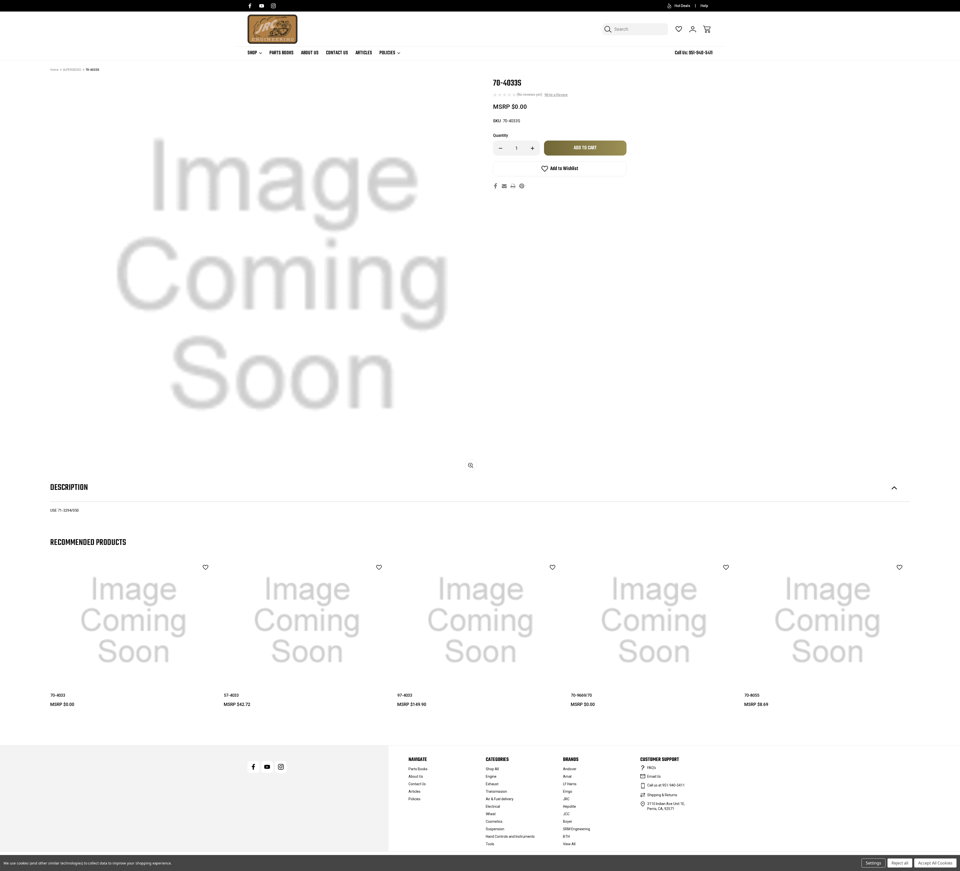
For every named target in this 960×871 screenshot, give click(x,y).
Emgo (567, 791)
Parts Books (282, 53)
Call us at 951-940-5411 (666, 785)
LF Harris (569, 784)
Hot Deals (682, 6)
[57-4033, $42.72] (307, 620)
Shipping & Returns (662, 795)
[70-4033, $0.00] (133, 620)
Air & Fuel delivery (500, 799)
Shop (252, 53)
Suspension (495, 829)
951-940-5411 (700, 53)
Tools (490, 844)
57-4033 (231, 695)
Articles (364, 53)
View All (569, 844)
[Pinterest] (521, 186)
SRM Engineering (576, 829)
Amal (567, 776)
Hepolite (569, 806)
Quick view (191, 578)
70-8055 (751, 695)
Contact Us (337, 53)
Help (704, 6)
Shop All (492, 769)
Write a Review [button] (556, 95)
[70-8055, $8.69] (827, 620)
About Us (309, 53)
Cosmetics (494, 821)
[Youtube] (261, 6)
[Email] (504, 186)
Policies (387, 53)
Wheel (491, 814)
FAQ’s (651, 768)
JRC (566, 799)
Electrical (493, 806)
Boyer (567, 821)
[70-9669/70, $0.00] (654, 620)
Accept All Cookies (935, 863)
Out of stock (307, 671)
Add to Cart (133, 671)
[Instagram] (273, 6)
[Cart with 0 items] (706, 29)
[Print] (513, 186)
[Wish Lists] (678, 29)
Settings (873, 863)
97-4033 (404, 695)
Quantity (500, 135)
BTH (566, 836)
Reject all (900, 863)
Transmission (496, 791)
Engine (491, 776)
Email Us (654, 776)
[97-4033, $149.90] (480, 620)
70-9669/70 (581, 695)
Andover (569, 769)
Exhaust (492, 784)
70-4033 (57, 695)
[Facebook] (250, 6)
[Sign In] (692, 29)
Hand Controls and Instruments (510, 836)
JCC (566, 814)
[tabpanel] (133, 634)
